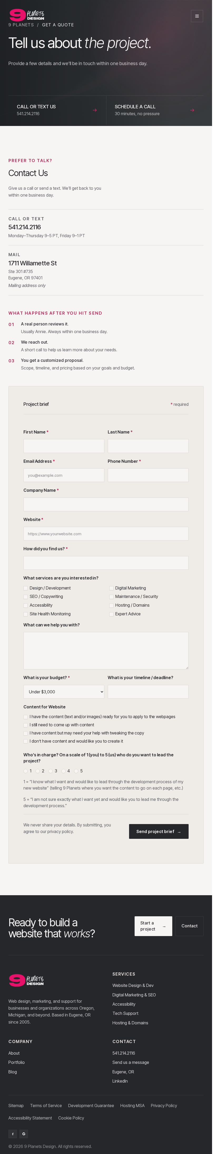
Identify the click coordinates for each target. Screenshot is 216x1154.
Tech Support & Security (42, 88)
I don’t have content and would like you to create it (76, 741)
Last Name (120, 432)
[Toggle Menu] (197, 16)
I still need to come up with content (61, 724)
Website (33, 519)
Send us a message (130, 1062)
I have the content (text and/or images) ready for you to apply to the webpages (102, 716)
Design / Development (50, 588)
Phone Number (124, 461)
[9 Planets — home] (26, 981)
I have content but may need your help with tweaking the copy (86, 733)
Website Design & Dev (133, 985)
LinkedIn (120, 1081)
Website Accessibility (38, 79)
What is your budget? (46, 677)
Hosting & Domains (37, 96)
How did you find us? (45, 548)
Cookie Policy (71, 1118)
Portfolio (16, 1062)
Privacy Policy (164, 1105)
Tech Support (125, 1013)
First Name (36, 432)
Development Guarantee (91, 1105)
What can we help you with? (51, 624)
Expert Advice (128, 613)
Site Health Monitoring (50, 613)
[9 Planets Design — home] (26, 16)
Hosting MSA (132, 1105)
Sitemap (16, 1105)
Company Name (41, 490)
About (13, 1053)
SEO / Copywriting (46, 596)
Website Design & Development (48, 62)
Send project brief (155, 831)
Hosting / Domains (132, 605)
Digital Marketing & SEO (41, 71)
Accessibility (40, 605)
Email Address (39, 461)
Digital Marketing (130, 588)
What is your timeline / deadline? (140, 677)
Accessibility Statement (30, 1118)
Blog (12, 1071)
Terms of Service (46, 1105)
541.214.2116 (123, 1053)
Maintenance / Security (136, 596)
